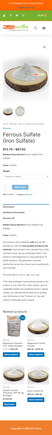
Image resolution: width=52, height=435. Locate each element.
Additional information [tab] (14, 212)
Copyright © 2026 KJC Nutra (26, 428)
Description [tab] (8, 207)
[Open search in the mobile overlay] (35, 27)
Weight (6, 171)
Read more (9, 404)
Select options (11, 354)
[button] (43, 27)
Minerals (13, 124)
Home (5, 124)
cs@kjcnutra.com (26, 7)
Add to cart (20, 187)
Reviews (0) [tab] (9, 218)
